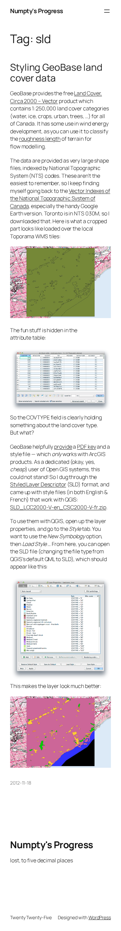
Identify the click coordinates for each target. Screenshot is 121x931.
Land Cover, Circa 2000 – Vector (56, 97)
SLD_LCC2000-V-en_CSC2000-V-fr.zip (58, 507)
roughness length (40, 138)
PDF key (86, 446)
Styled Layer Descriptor (38, 484)
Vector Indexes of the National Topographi (60, 194)
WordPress (99, 917)
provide (63, 446)
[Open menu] (107, 11)
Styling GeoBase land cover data (56, 72)
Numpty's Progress (36, 11)
